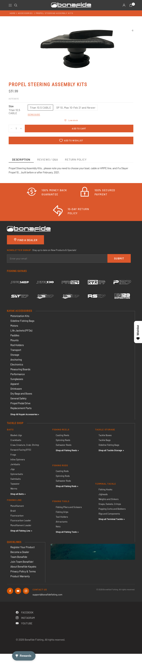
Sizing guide (34, 114)
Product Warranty (20, 576)
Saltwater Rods (63, 480)
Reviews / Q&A (47, 159)
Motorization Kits (19, 315)
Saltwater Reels (63, 445)
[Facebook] (10, 591)
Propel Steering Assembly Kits (54, 13)
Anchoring (16, 359)
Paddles (14, 335)
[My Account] (124, 5)
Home (13, 13)
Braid (13, 510)
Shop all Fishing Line (20, 530)
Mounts (14, 340)
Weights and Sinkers (108, 499)
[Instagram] (26, 591)
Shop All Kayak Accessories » (24, 414)
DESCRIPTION (21, 159)
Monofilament (17, 505)
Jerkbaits (15, 464)
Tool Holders (62, 516)
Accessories (25, 13)
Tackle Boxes (105, 435)
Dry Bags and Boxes (21, 393)
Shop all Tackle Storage (110, 450)
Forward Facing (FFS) (20, 449)
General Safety (18, 398)
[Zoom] (133, 30)
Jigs (12, 469)
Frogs (13, 454)
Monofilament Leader (20, 525)
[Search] (16, 5)
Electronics (16, 364)
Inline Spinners (17, 459)
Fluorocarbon (17, 515)
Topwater (15, 483)
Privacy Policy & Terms (23, 571)
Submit (119, 258)
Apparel (14, 383)
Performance (17, 374)
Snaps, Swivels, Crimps (110, 504)
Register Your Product (22, 547)
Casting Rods (62, 471)
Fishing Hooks (105, 489)
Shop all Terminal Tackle (111, 519)
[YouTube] (18, 591)
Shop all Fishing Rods (66, 486)
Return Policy (75, 159)
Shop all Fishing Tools (66, 531)
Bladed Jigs (16, 435)
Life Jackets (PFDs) (21, 330)
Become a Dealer (19, 552)
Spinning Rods (63, 476)
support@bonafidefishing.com (47, 594)
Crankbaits (15, 440)
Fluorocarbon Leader (20, 520)
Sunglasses (16, 378)
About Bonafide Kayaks (23, 566)
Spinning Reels (63, 440)
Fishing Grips (62, 512)
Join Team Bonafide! (22, 561)
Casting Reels (62, 435)
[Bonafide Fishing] (29, 228)
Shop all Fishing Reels (66, 450)
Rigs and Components (109, 513)
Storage (14, 354)
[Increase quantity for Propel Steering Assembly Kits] (21, 128)
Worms (13, 488)
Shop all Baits (17, 494)
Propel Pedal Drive (20, 403)
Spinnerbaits (16, 474)
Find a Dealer (27, 240)
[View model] (19, 282)
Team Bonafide (18, 556)
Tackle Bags (104, 440)
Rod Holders (17, 345)
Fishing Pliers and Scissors (69, 507)
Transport (15, 349)
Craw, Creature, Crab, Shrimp (24, 445)
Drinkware (16, 388)
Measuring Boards (20, 369)
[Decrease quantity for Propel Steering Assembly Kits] (11, 128)
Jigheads (103, 494)
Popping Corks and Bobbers (112, 508)
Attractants (61, 521)
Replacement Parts (21, 408)
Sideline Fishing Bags (22, 320)
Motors (14, 325)
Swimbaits (15, 478)
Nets (58, 526)
